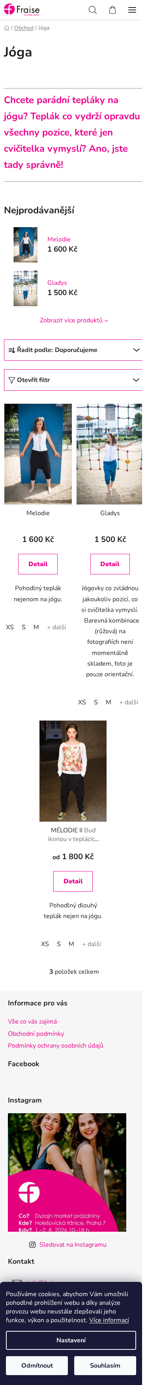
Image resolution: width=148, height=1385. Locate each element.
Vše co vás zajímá (32, 1021)
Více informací (109, 1320)
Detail (38, 564)
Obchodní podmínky (36, 1033)
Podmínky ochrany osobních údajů (55, 1045)
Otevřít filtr (33, 380)
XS (10, 627)
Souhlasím (105, 1365)
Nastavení (71, 1340)
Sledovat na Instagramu (73, 1244)
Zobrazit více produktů (71, 320)
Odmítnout (37, 1365)
